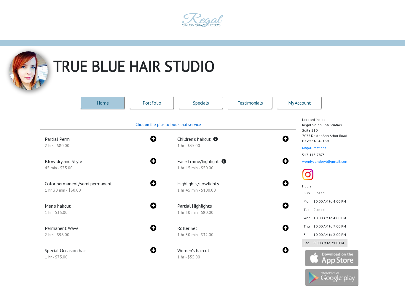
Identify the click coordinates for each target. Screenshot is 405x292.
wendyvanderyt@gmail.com (325, 161)
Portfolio (152, 103)
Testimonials (250, 103)
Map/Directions (314, 148)
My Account (299, 103)
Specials (201, 103)
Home (103, 103)
